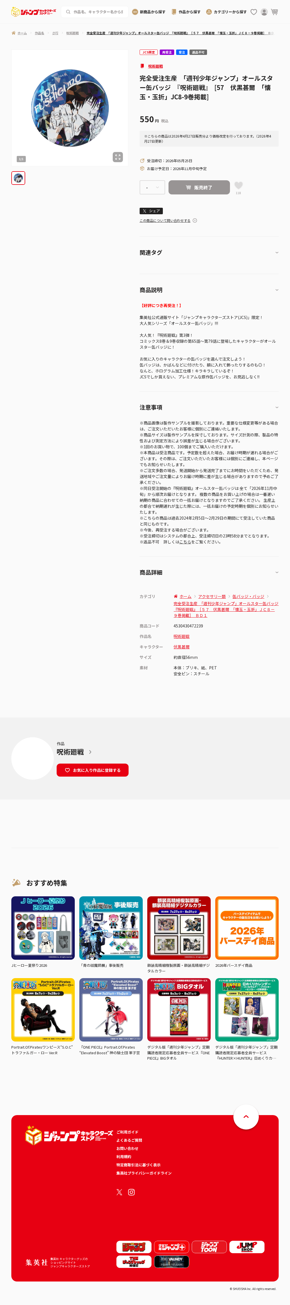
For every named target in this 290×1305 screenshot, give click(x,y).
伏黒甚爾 (181, 647)
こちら (185, 542)
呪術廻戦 (155, 66)
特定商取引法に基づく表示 (138, 1164)
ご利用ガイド (127, 1132)
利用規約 (123, 1156)
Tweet (151, 211)
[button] (18, 178)
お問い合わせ (127, 1148)
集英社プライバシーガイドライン (144, 1173)
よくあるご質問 (129, 1140)
